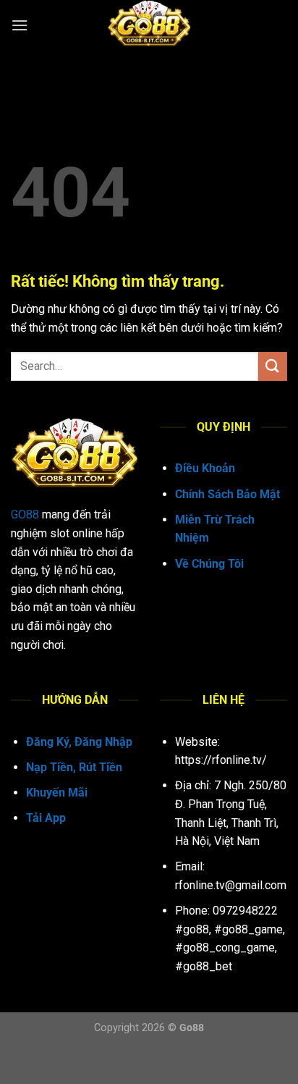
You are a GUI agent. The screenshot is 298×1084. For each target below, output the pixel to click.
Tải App (46, 818)
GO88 (25, 514)
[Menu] (19, 25)
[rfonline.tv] (149, 25)
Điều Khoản (205, 468)
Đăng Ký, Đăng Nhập (79, 742)
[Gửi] (272, 366)
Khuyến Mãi (57, 792)
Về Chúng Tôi (209, 564)
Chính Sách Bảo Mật (227, 494)
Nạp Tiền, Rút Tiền (74, 767)
